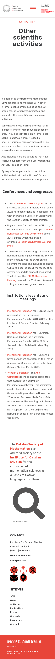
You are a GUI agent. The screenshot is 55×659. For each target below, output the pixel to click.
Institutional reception (19, 311)
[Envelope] (14, 578)
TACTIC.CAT (23, 647)
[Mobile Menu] (33, 9)
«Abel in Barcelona (17, 372)
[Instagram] (14, 570)
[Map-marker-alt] (23, 578)
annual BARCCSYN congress (28, 203)
